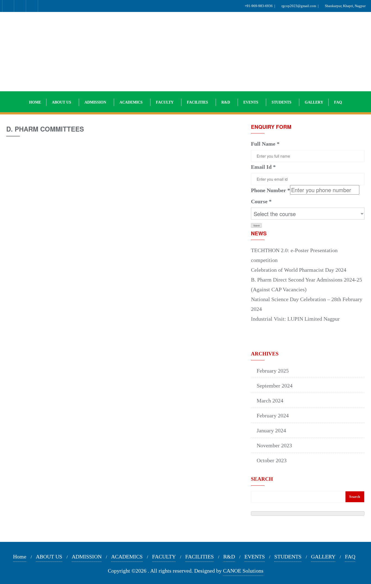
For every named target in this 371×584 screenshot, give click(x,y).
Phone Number (270, 190)
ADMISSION (87, 557)
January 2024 (271, 430)
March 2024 (270, 401)
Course (261, 201)
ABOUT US (49, 557)
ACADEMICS (127, 557)
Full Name (265, 144)
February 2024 (273, 416)
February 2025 (273, 371)
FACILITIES (199, 557)
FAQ (350, 557)
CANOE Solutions (243, 571)
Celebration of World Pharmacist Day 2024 (298, 270)
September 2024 (275, 386)
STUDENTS (287, 557)
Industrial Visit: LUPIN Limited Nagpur (295, 319)
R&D (229, 557)
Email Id (263, 167)
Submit (256, 225)
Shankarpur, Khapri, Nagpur (346, 6)
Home (19, 557)
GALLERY (323, 557)
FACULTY (164, 557)
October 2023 (272, 460)
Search (262, 479)
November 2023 (274, 445)
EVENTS (254, 557)
